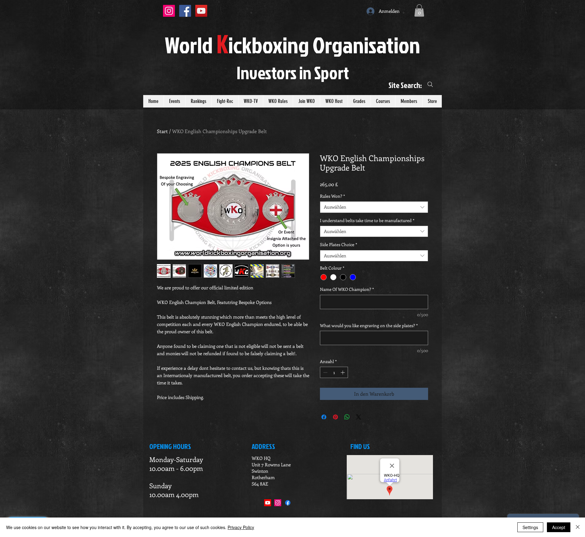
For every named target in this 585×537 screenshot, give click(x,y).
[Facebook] (287, 502)
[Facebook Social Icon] (185, 11)
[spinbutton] (333, 372)
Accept (558, 527)
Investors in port (292, 72)
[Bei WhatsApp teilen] (347, 417)
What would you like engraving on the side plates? (369, 325)
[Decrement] (324, 372)
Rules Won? (332, 196)
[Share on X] (358, 417)
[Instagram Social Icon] (169, 11)
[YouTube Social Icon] (201, 11)
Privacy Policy (241, 527)
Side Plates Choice (338, 244)
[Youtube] (267, 502)
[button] (419, 10)
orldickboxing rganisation (292, 45)
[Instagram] (277, 502)
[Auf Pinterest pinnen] (335, 417)
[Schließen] (577, 527)
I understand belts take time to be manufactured (367, 220)
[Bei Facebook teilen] (324, 417)
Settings (530, 527)
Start (162, 131)
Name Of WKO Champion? (347, 289)
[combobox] (374, 207)
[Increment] (343, 372)
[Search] (430, 84)
